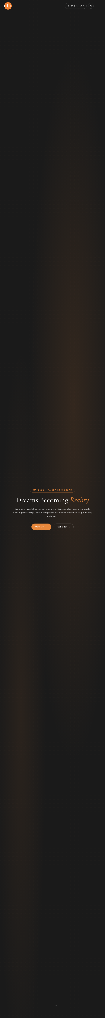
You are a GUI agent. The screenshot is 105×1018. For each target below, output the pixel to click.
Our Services (41, 527)
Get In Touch (63, 527)
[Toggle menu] (98, 6)
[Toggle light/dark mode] (91, 6)
